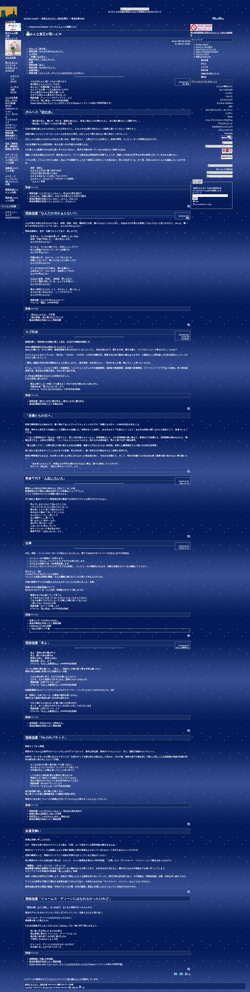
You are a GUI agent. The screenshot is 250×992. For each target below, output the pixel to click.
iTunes (76, 103)
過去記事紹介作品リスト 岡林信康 (45, 320)
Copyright (28, 987)
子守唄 (52, 314)
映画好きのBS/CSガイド (150, 12)
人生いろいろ (53, 478)
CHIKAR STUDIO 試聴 (40, 626)
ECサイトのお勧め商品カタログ (123, 12)
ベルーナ (229, 96)
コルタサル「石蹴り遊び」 (41, 196)
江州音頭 (167, 757)
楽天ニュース (11, 38)
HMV (34, 628)
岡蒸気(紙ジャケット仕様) (11, 190)
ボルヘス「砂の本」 (38, 49)
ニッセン (229, 93)
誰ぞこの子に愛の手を (73, 401)
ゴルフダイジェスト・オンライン (219, 110)
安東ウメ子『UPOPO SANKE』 (44, 620)
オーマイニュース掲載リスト (63, 27)
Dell (89, 553)
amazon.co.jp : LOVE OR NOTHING (184, 336)
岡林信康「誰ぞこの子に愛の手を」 (46, 401)
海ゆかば (65, 816)
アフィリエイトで (204, 81)
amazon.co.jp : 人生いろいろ (184, 482)
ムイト (35, 181)
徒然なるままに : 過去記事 (54, 18)
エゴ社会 (33, 54)
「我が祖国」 (35, 317)
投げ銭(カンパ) (74, 979)
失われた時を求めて (72, 193)
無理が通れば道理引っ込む (41, 814)
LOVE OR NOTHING (51, 389)
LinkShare (222, 126)
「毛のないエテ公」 (38, 314)
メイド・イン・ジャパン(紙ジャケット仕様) (11, 180)
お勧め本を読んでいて (210, 73)
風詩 (43, 302)
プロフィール (201, 54)
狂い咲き (45, 100)
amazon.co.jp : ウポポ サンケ (184, 547)
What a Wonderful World (206, 52)
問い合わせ (73, 987)
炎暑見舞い (34, 70)
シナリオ (204, 67)
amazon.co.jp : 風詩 (184, 217)
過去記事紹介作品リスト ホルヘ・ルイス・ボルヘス (53, 199)
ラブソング (46, 786)
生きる (51, 437)
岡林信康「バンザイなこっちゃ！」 (46, 193)
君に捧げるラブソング (52, 317)
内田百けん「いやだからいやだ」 (45, 816)
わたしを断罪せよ (49, 663)
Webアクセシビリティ (205, 49)
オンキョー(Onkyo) (225, 103)
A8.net (230, 116)
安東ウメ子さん (53, 582)
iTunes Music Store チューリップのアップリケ (51, 103)
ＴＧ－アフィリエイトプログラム (219, 120)
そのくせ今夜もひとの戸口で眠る (70, 196)
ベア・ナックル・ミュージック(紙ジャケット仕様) (11, 158)
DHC (231, 106)
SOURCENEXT (12, 217)
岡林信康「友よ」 (37, 65)
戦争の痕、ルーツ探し (37, 907)
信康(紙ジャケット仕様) (11, 169)
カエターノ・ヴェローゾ (41, 179)
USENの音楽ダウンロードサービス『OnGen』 (46, 926)
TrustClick (228, 133)
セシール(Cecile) (226, 90)
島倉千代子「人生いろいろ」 (42, 59)
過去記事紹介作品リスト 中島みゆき (46, 404)
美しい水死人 (64, 871)
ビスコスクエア (226, 100)
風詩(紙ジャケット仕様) (11, 199)
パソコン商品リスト (224, 86)
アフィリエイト (32, 355)
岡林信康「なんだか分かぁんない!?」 (46, 51)
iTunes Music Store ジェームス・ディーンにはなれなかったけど (58, 964)
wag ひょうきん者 (203, 47)
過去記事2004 (77, 18)
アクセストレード (225, 123)
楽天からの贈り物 (11, 34)
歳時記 (203, 77)
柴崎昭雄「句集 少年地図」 (42, 959)
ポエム (203, 63)
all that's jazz (30, 18)
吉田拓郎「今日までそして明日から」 (47, 723)
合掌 (31, 62)
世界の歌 (204, 70)
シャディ (229, 113)
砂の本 (46, 112)
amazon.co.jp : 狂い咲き (184, 83)
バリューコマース (225, 130)
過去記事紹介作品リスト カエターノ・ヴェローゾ (52, 201)
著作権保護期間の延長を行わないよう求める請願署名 (211, 34)
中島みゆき (35, 386)
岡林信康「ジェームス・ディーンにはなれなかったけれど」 (57, 73)
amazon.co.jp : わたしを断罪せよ (182, 646)
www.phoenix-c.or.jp (203, 204)
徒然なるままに (202, 57)
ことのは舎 (10, 21)
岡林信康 (34, 98)
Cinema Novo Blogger (38, 27)
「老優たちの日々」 (38, 57)
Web (197, 201)
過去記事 (204, 60)
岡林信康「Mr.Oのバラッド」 (43, 67)
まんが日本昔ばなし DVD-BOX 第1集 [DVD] (11, 102)
